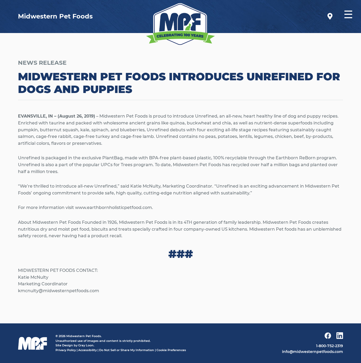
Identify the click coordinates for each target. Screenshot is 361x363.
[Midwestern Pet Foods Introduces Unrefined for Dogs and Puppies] (180, 24)
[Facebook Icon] (328, 336)
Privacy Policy (65, 350)
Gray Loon (86, 345)
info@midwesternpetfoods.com (312, 351)
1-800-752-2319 (329, 345)
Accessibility (87, 350)
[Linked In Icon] (339, 336)
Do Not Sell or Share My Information (126, 350)
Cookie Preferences (171, 350)
